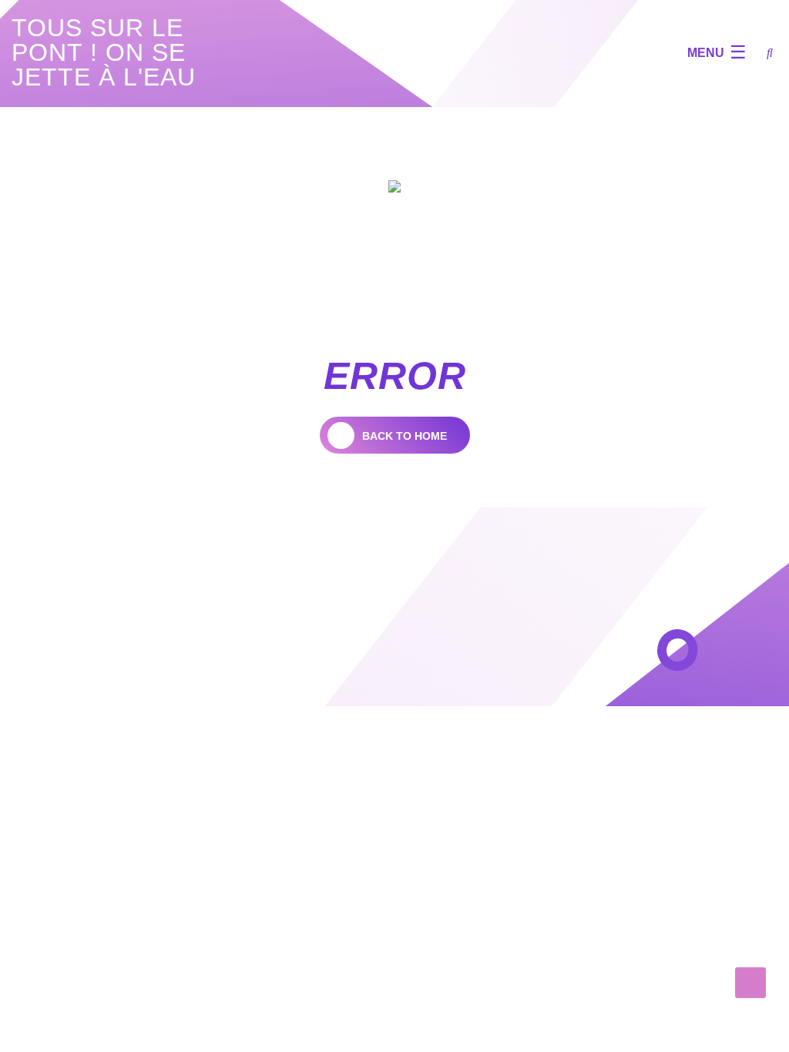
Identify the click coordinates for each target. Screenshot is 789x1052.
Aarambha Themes (260, 679)
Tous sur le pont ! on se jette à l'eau (104, 52)
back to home (404, 436)
